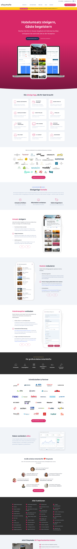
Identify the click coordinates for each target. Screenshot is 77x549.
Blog (46, 5)
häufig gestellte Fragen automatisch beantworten (25, 340)
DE (73, 1)
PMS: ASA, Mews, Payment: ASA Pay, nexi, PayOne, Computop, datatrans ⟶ (38, 8)
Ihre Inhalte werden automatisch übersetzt (23, 330)
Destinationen (33, 5)
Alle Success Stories (38, 490)
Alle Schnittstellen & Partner (38, 420)
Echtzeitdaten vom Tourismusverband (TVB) (50, 290)
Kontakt (51, 5)
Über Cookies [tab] (56, 264)
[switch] (32, 282)
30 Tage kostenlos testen (70, 5)
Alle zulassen (53, 286)
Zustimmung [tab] (20, 264)
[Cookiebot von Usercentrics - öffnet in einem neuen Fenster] (56, 261)
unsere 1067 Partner (23, 269)
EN (75, 1)
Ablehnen (23, 286)
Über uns (40, 5)
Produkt (24, 5)
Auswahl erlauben (38, 286)
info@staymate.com (68, 1)
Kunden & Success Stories (38, 177)
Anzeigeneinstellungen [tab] (44, 264)
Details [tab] (32, 264)
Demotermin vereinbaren (45, 38)
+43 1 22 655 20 (60, 1)
